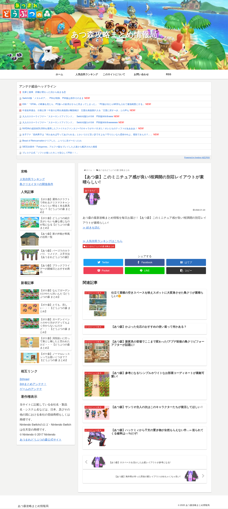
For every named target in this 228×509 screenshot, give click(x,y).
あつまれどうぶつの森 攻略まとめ (99, 246)
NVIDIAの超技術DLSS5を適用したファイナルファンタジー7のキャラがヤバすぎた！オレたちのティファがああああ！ (79, 128)
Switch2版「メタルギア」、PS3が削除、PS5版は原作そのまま (53, 98)
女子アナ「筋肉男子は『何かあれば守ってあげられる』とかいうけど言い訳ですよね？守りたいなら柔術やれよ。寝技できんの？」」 (87, 134)
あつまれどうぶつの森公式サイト (41, 439)
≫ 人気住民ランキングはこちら (103, 241)
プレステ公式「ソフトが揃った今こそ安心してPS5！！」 (50, 152)
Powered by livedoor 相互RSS (197, 157)
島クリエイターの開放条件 (36, 184)
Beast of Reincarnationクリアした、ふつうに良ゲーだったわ (52, 140)
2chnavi (24, 379)
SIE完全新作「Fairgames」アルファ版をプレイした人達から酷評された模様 (59, 146)
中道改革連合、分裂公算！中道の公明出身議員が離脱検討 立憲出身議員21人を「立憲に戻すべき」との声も (75, 110)
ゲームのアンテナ (31, 389)
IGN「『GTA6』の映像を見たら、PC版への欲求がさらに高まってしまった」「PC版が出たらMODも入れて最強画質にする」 (83, 104)
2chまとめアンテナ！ (33, 384)
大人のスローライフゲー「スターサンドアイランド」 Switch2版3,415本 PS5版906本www (67, 116)
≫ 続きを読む (91, 227)
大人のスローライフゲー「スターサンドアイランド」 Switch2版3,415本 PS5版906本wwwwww (70, 122)
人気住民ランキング (32, 179)
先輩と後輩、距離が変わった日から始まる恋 (44, 91)
